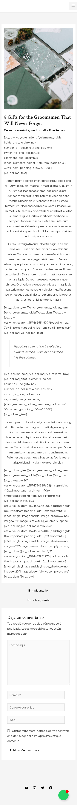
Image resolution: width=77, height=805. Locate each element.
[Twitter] (42, 788)
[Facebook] (50, 788)
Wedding (36, 130)
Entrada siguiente (38, 600)
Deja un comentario (16, 130)
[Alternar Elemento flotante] (63, 795)
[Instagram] (34, 788)
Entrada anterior (38, 590)
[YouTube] (26, 788)
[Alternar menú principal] (73, 6)
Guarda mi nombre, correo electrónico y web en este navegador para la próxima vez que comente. (38, 735)
